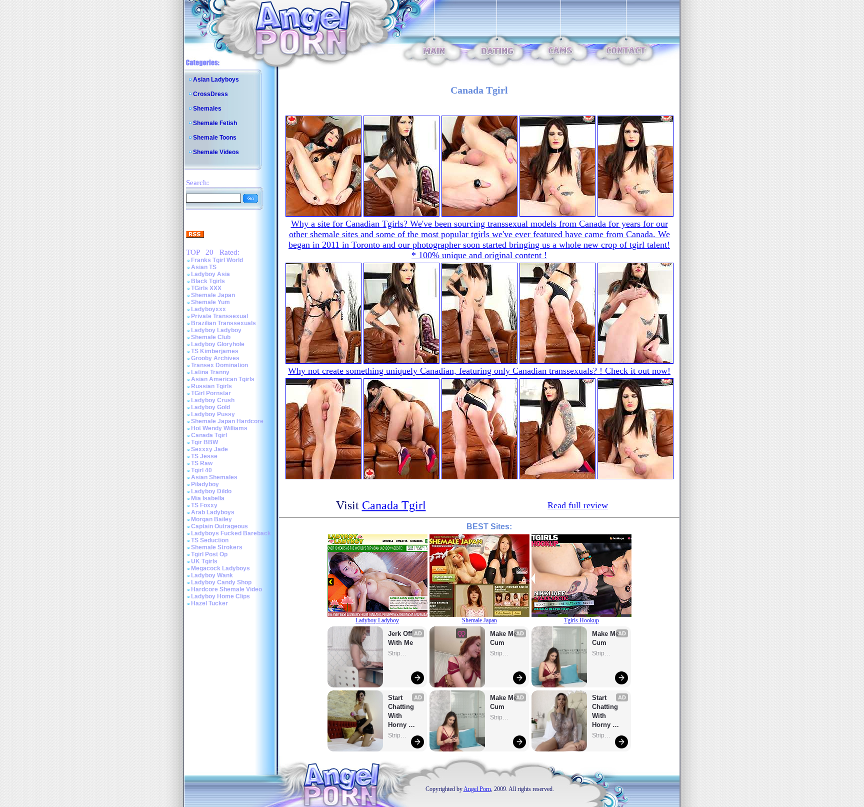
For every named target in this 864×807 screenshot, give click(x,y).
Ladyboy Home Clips (220, 596)
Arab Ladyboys (212, 512)
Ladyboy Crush (212, 400)
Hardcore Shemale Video (226, 589)
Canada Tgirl (209, 435)
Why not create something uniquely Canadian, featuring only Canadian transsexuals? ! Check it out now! (479, 371)
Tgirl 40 (201, 470)
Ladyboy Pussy (213, 414)
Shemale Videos (216, 152)
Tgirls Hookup (581, 620)
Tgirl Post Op (209, 554)
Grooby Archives (215, 358)
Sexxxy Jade (209, 449)
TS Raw (201, 463)
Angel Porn (477, 788)
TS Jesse (204, 456)
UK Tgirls (204, 561)
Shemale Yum (210, 302)
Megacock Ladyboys (220, 568)
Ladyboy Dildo (211, 491)
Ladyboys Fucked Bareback (231, 533)
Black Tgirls (208, 281)
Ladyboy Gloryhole (217, 344)
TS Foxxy (204, 505)
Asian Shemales (214, 477)
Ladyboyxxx (208, 309)
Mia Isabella (207, 498)
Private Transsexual (219, 316)
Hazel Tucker (209, 603)
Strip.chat (398, 653)
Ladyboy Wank (212, 575)
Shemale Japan (213, 295)
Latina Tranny (210, 372)
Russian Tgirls (211, 386)
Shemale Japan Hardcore (227, 421)
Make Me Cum (504, 638)
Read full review (578, 505)
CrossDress (210, 94)
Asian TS (203, 267)
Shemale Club (210, 337)
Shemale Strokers (216, 547)
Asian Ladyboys (216, 79)
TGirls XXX (206, 288)
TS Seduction (209, 540)
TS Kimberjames (214, 351)
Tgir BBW (204, 442)
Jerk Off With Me (401, 638)
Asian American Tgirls (222, 379)
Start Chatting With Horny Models (402, 711)
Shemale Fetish (215, 123)
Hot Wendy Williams (219, 428)
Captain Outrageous (219, 526)
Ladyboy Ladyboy (216, 330)
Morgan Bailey (211, 519)
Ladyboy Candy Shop (221, 582)
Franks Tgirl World (217, 260)
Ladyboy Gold (210, 407)
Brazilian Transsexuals (223, 323)
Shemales (207, 108)
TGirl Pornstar (211, 393)
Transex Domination (219, 365)
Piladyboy (205, 484)
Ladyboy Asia (210, 274)
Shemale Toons (214, 137)
